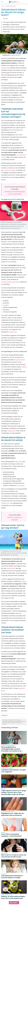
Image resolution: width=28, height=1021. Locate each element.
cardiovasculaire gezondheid (10, 282)
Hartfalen (6, 305)
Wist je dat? (4, 853)
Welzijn (3, 6)
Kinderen (3, 874)
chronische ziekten (9, 170)
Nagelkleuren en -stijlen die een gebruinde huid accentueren (12, 814)
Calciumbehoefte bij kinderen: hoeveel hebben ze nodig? (12, 876)
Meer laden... (14, 902)
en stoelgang (20, 485)
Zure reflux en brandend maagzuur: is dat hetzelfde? (11, 835)
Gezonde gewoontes (11, 6)
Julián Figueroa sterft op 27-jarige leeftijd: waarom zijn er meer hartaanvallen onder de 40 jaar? (13, 792)
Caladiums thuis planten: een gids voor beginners (13, 771)
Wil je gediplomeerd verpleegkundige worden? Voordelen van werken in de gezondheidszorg (11, 749)
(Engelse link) (5, 68)
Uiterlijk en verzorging (7, 745)
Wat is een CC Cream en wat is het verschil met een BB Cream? (13, 856)
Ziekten (3, 789)
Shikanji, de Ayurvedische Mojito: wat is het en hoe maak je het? (13, 897)
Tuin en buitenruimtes (7, 768)
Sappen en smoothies (7, 894)
